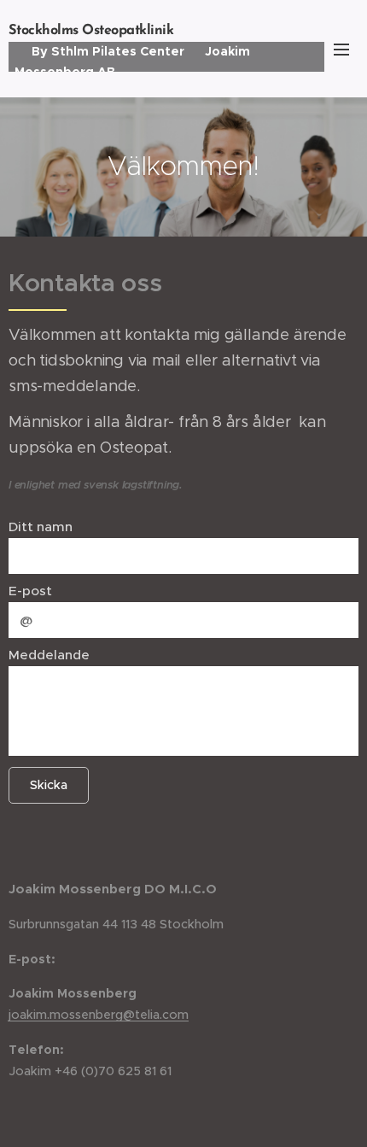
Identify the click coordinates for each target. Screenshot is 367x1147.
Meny (341, 49)
